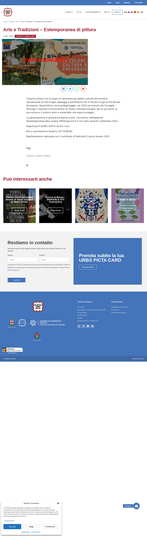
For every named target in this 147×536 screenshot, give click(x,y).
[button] (58, 503)
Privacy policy (35, 532)
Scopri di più (19, 210)
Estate (47, 155)
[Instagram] (79, 326)
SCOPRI (68, 12)
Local (117, 2)
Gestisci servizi (9, 520)
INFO (106, 12)
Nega (31, 527)
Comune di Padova (138, 359)
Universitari (139, 2)
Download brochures (118, 312)
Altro (17, 21)
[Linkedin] (92, 326)
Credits (79, 318)
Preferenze (50, 527)
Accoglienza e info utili (119, 307)
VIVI (78, 12)
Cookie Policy (25, 532)
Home (109, 2)
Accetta (12, 527)
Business (127, 2)
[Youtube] (88, 326)
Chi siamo (80, 307)
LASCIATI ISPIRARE (91, 12)
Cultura (30, 155)
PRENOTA (117, 12)
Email (41, 255)
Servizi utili (115, 310)
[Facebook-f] (83, 326)
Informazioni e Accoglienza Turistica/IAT (91, 310)
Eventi (11, 21)
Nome (10, 255)
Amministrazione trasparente (87, 321)
